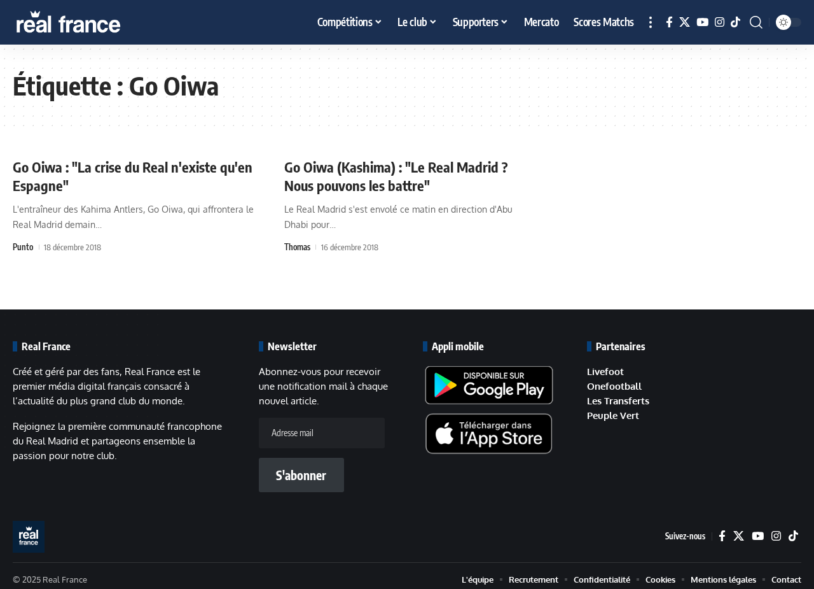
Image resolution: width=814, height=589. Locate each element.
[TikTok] (735, 22)
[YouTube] (702, 22)
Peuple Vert (613, 415)
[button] (650, 22)
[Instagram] (720, 22)
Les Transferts (618, 401)
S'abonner (301, 475)
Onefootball (614, 386)
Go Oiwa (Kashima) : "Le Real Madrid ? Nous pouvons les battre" (396, 176)
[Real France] (95, 22)
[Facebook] (669, 22)
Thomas (297, 247)
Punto (23, 247)
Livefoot (605, 371)
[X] (684, 22)
